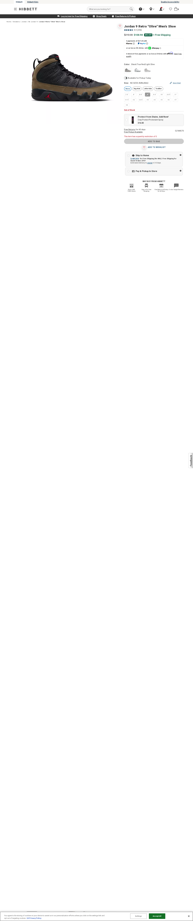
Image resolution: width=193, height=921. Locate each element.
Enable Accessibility (170, 2)
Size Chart (177, 83)
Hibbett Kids (32, 2)
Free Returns (129, 129)
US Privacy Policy (34, 918)
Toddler (159, 89)
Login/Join (135, 158)
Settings (138, 916)
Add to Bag (154, 141)
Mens (128, 89)
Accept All (157, 916)
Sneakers (16, 22)
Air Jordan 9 (32, 22)
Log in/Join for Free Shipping (74, 16)
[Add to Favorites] (120, 26)
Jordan (24, 22)
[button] (190, 460)
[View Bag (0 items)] (175, 9)
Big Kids (137, 89)
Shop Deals (101, 16)
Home (9, 22)
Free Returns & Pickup (125, 16)
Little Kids (148, 89)
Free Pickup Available (133, 132)
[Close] (189, 916)
